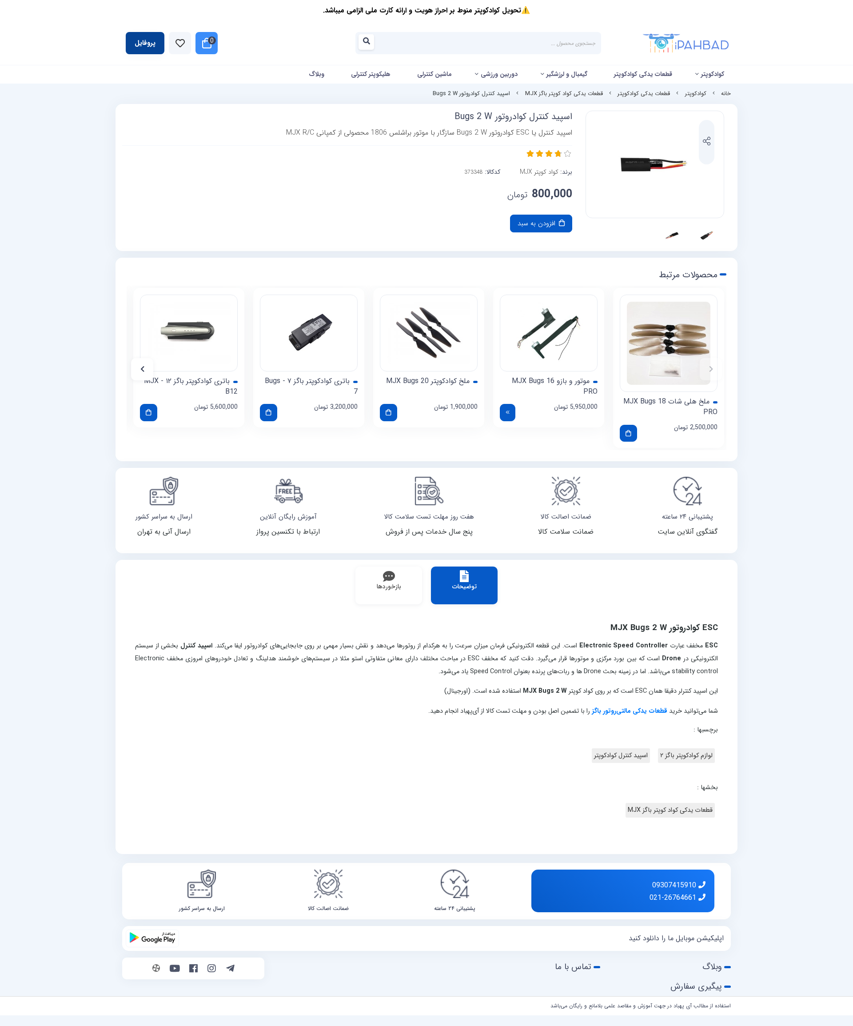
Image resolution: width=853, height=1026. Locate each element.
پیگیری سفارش (696, 986)
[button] (711, 369)
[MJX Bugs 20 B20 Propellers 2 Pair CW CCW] (429, 333)
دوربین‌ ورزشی (499, 74)
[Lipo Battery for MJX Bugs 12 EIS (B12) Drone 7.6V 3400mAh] (189, 333)
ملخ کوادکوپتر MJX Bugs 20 (428, 381)
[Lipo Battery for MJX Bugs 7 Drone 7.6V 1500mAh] (309, 333)
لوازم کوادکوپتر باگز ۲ (686, 756)
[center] (369, 43)
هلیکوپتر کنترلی (371, 74)
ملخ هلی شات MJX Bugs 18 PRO (670, 407)
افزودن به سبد (538, 223)
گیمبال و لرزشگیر (566, 74)
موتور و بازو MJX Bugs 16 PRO (555, 386)
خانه (726, 93)
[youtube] (175, 969)
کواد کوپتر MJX (539, 172)
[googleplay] (152, 938)
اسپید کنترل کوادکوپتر (621, 756)
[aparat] (156, 969)
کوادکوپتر (712, 74)
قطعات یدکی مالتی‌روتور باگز (629, 711)
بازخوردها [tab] (389, 586)
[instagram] (211, 969)
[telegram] (230, 969)
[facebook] (193, 969)
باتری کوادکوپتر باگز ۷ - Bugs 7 (311, 386)
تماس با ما (573, 967)
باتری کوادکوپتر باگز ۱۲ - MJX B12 (191, 386)
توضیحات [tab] (464, 586)
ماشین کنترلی (434, 74)
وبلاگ (316, 74)
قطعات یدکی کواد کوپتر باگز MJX (564, 93)
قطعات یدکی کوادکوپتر (643, 74)
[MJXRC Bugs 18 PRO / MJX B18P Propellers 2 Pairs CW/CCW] (668, 343)
